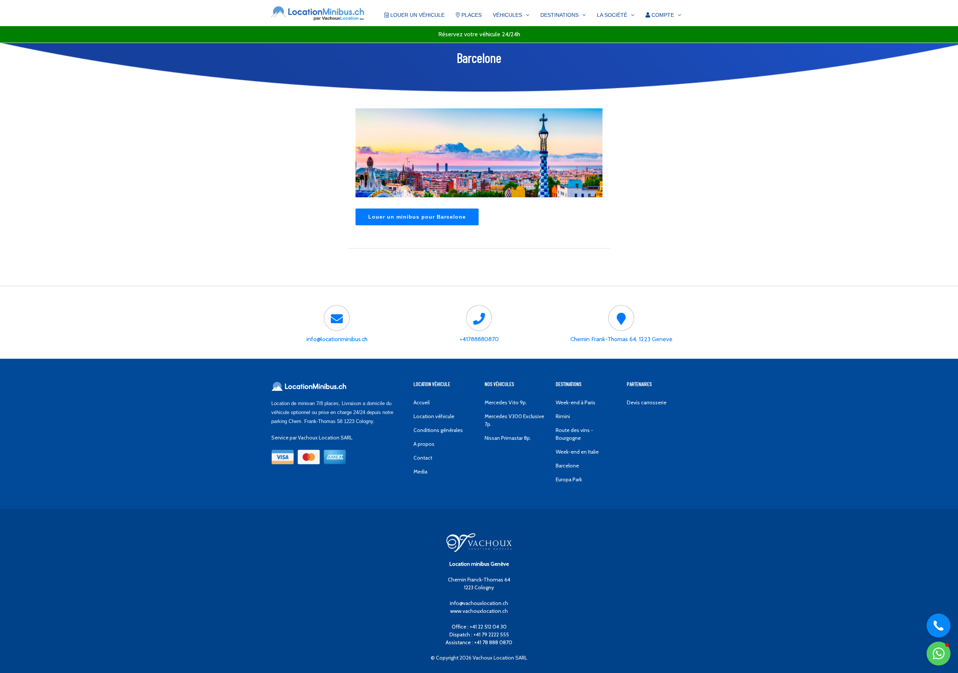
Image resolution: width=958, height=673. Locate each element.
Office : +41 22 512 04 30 (479, 626)
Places (471, 15)
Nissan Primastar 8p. (508, 438)
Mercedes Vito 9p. (506, 402)
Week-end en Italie (577, 451)
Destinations (559, 15)
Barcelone (567, 465)
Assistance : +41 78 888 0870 (479, 642)
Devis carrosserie (646, 402)
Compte (662, 15)
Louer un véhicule (417, 15)
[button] (939, 654)
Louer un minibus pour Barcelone (417, 217)
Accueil (422, 402)
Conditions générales (438, 430)
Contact (423, 457)
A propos (424, 444)
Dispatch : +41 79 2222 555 (479, 634)
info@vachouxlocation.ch (479, 603)
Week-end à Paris (575, 402)
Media (420, 471)
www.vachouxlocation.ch (479, 611)
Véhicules (507, 15)
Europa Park (569, 479)
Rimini (563, 416)
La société (612, 15)
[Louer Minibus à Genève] (317, 14)
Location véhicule (434, 416)
